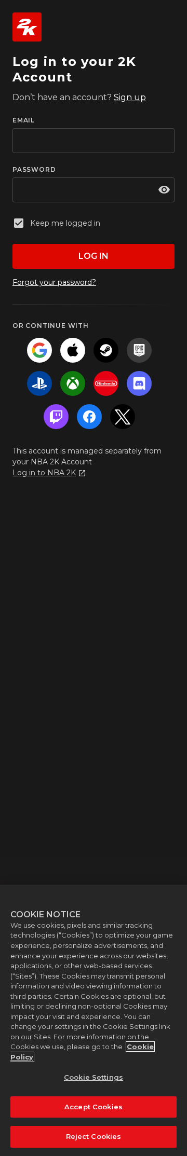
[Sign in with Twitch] (56, 416)
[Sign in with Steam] (106, 350)
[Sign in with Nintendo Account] (106, 383)
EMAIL (23, 120)
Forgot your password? (54, 282)
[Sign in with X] (122, 416)
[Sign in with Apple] (72, 350)
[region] (93, 1020)
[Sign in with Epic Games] (139, 350)
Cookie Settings (93, 1077)
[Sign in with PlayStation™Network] (39, 383)
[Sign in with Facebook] (89, 416)
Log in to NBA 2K (44, 472)
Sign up (130, 97)
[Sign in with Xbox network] (72, 383)
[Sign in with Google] (39, 350)
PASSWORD (34, 169)
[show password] (164, 189)
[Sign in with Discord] (139, 383)
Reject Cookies (94, 1136)
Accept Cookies (93, 1107)
